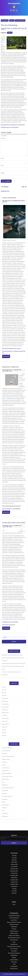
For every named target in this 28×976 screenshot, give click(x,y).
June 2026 (4, 689)
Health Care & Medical (6, 773)
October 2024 (5, 709)
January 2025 (5, 701)
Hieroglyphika (14, 3)
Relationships (4, 799)
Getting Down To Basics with (10, 367)
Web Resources (5, 816)
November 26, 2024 (7, 369)
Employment (4, 762)
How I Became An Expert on (8, 624)
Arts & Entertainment (6, 750)
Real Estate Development (7, 796)
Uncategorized (5, 813)
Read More (6, 357)
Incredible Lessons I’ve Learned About (9, 127)
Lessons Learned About (9, 197)
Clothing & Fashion (6, 759)
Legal (3, 782)
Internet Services (5, 779)
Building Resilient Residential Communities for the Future (13, 663)
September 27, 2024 (6, 28)
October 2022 (5, 721)
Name (2, 158)
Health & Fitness (5, 770)
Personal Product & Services (8, 787)
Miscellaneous (5, 784)
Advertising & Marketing (7, 747)
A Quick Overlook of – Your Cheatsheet (11, 508)
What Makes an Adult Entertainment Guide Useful (12, 654)
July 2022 (4, 729)
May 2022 (4, 735)
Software (12, 20)
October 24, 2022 (7, 200)
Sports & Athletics (5, 804)
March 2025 (4, 695)
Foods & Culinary (5, 767)
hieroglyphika (15, 28)
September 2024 (5, 712)
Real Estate (4, 793)
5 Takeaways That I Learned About (10, 621)
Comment (3, 138)
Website (3, 173)
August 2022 (4, 727)
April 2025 (4, 692)
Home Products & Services (7, 776)
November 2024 (5, 707)
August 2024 (4, 715)
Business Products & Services (8, 756)
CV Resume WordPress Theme (10, 974)
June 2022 (4, 732)
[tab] (14, 7)
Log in (14, 904)
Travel (3, 810)
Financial (4, 764)
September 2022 (5, 724)
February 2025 (5, 698)
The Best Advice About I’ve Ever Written (13, 522)
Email (2, 165)
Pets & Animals (5, 790)
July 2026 (4, 687)
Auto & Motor (4, 753)
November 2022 (5, 718)
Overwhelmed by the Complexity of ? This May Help (13, 124)
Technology (4, 807)
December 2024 (5, 704)
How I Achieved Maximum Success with (11, 348)
